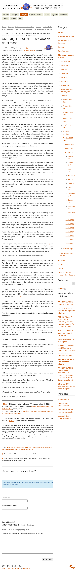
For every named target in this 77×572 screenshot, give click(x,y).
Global (60, 268)
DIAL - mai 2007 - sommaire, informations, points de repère (66, 386)
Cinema (5, 19)
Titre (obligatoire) (8, 522)
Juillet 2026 (64, 85)
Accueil (4, 27)
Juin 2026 (63, 81)
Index (20, 19)
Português (14, 15)
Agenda (55, 15)
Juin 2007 (71, 183)
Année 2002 (69, 240)
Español (6, 15)
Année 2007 (10, 29)
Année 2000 (69, 244)
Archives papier (68, 249)
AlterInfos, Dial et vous (66, 37)
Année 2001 (69, 228)
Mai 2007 (19, 29)
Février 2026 (64, 65)
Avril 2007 (71, 175)
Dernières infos (63, 51)
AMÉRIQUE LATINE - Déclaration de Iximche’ (66, 361)
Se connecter (16, 568)
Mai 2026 (63, 77)
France (60, 264)
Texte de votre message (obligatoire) (15, 530)
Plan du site (6, 568)
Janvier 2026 (65, 61)
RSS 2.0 (32, 568)
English (32, 15)
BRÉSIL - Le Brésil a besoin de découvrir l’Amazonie (65, 333)
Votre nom (6, 498)
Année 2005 (69, 224)
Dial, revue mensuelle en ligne (24, 27)
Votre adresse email (9, 505)
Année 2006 (69, 220)
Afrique (60, 33)
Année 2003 (69, 236)
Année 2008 (69, 148)
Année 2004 (69, 232)
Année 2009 (69, 144)
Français (24, 15)
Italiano (39, 15)
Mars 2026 (64, 69)
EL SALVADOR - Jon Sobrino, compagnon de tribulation (66, 310)
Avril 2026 (64, 73)
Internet (13, 19)
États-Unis (61, 260)
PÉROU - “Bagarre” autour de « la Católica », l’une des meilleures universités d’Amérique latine (66, 321)
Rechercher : (63, 280)
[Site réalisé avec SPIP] (72, 567)
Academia (63, 15)
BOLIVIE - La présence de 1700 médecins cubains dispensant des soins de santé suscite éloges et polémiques (66, 350)
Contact (25, 568)
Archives (38, 27)
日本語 (47, 15)
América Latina (63, 399)
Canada (61, 47)
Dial (27, 48)
